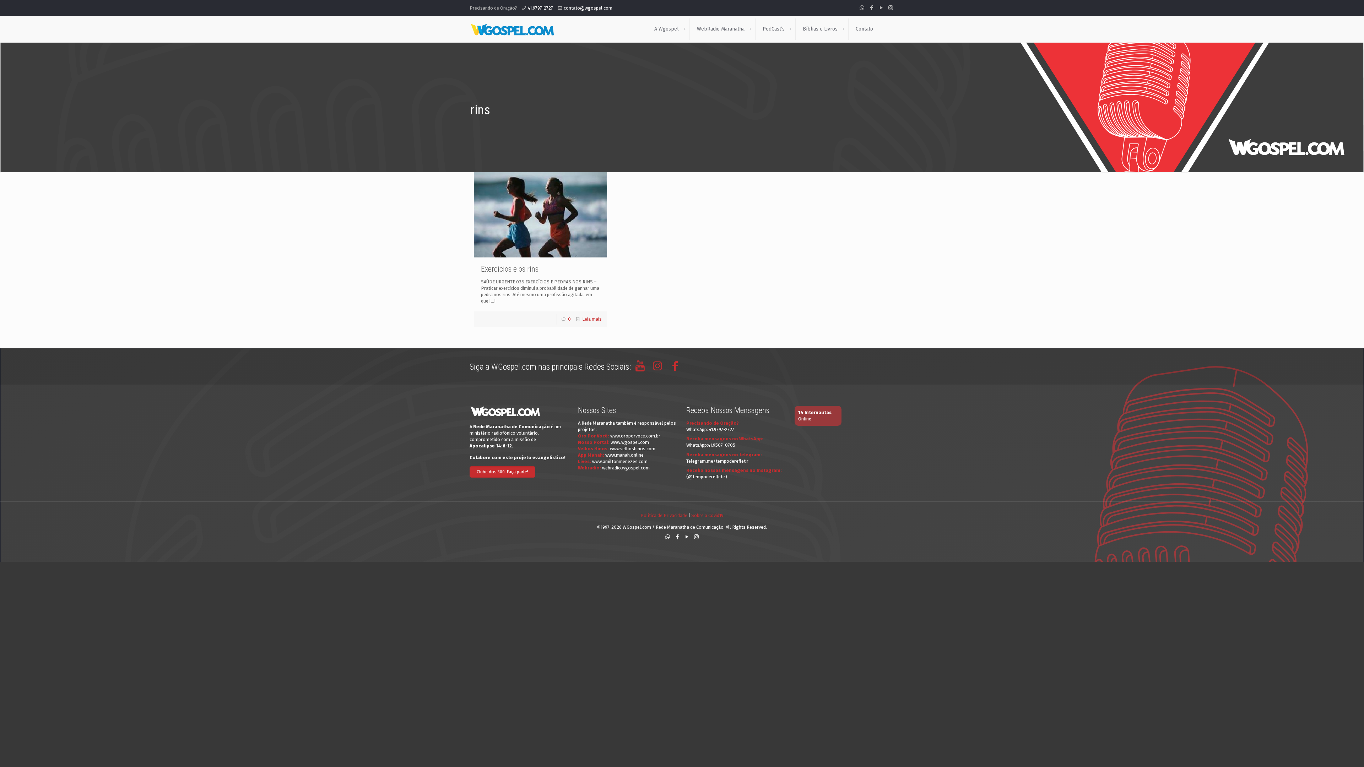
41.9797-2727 (540, 8)
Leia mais (592, 319)
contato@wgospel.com (588, 8)
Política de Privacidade (663, 515)
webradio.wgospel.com (626, 467)
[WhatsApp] (862, 8)
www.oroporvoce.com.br (635, 436)
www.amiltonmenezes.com (620, 461)
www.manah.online (624, 455)
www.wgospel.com (630, 442)
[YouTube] (881, 8)
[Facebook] (871, 8)
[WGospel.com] (512, 29)
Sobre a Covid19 (707, 515)
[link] (684, 29)
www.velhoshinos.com (632, 448)
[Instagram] (890, 8)
